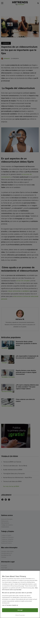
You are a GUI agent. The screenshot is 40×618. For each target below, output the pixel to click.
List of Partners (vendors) (10, 605)
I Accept (20, 610)
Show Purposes (20, 615)
